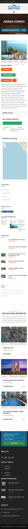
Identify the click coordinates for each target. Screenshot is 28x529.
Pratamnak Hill (5, 293)
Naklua (17, 293)
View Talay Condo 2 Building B (17, 246)
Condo (3, 290)
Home (23, 30)
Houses (6, 189)
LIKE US (8, 211)
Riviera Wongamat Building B (13, 380)
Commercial (6, 199)
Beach (22, 293)
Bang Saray (4, 295)
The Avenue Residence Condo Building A (13, 412)
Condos (6, 193)
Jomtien (14, 290)
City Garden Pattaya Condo (16, 239)
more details (14, 335)
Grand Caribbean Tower (15, 268)
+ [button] (4, 144)
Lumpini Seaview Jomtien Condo (16, 497)
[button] (25, 47)
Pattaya (20, 290)
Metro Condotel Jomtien (16, 261)
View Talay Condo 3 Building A (16, 489)
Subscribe (14, 443)
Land (5, 196)
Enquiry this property (12, 123)
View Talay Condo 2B (13, 482)
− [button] (4, 146)
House (8, 290)
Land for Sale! (8, 348)
